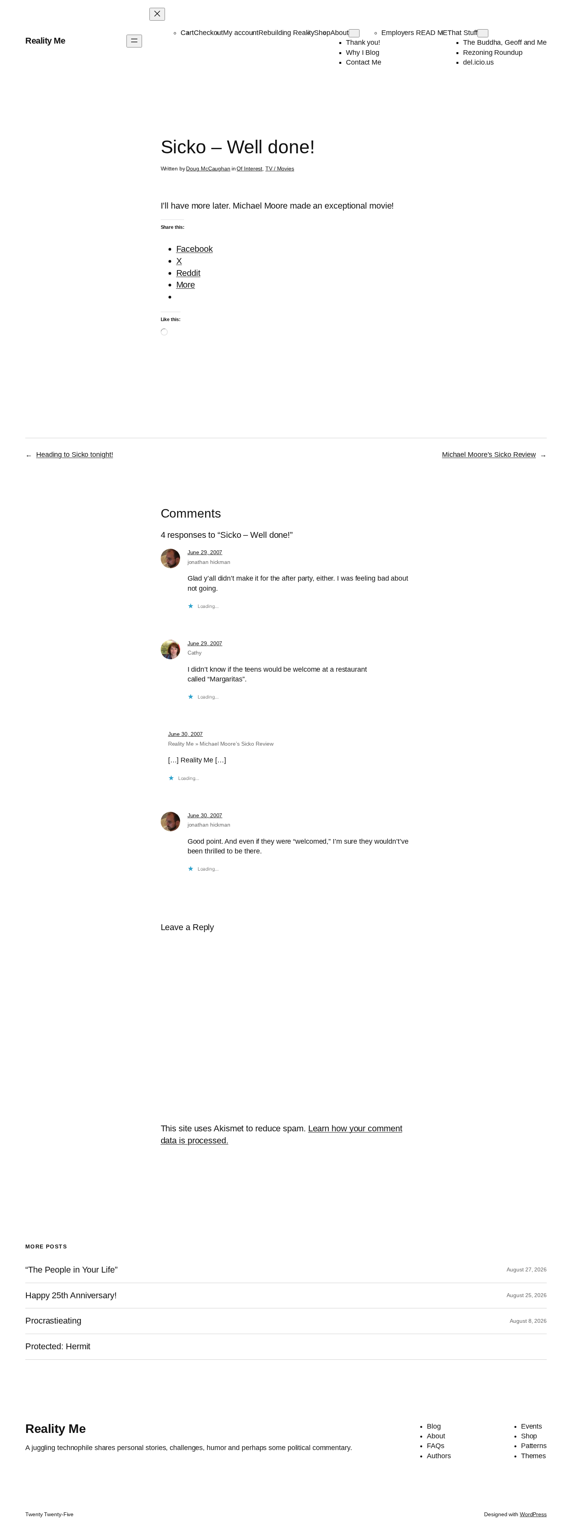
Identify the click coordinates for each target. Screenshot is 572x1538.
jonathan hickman (209, 562)
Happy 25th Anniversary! (71, 1295)
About (339, 33)
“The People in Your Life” (72, 1270)
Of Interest (249, 168)
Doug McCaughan (208, 168)
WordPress (533, 1514)
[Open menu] (134, 41)
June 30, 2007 (185, 734)
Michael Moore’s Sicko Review (489, 454)
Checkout (208, 33)
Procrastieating (53, 1321)
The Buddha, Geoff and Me (505, 42)
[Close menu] (157, 14)
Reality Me (45, 41)
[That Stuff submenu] (482, 33)
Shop (322, 33)
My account (240, 33)
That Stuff (462, 33)
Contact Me (363, 62)
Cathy (195, 653)
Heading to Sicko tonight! (74, 454)
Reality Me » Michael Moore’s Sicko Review (221, 744)
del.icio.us (478, 62)
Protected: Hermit (57, 1346)
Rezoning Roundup (492, 52)
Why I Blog (362, 52)
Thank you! (363, 42)
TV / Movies (279, 168)
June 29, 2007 (205, 552)
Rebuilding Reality (286, 33)
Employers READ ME (414, 33)
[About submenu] (354, 33)
